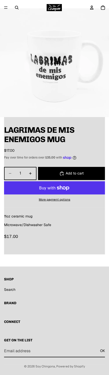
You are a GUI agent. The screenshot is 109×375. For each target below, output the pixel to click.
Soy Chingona (45, 366)
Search (9, 289)
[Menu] (6, 7)
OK (102, 350)
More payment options (54, 199)
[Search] (16, 7)
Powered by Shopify (70, 366)
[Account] (91, 7)
